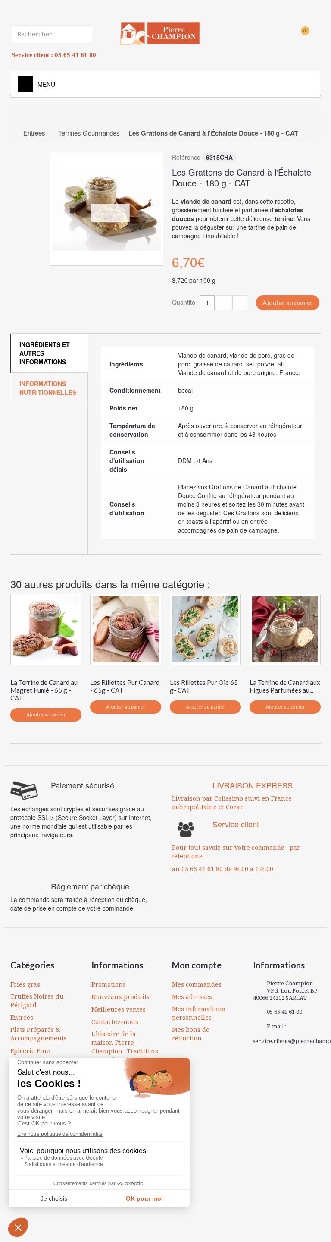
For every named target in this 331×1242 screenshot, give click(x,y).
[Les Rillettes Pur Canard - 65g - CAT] (125, 629)
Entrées (21, 1017)
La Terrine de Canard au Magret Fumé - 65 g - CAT (44, 690)
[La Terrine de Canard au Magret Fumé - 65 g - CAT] (45, 629)
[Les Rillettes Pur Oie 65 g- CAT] (205, 629)
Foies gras (25, 984)
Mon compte (197, 965)
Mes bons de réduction (190, 1034)
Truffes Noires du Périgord (37, 1001)
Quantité (183, 302)
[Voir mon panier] (289, 35)
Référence (186, 157)
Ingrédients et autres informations (44, 353)
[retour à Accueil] (26, 119)
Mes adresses (192, 996)
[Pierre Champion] (160, 33)
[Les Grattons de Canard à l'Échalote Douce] (106, 208)
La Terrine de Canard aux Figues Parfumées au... (285, 686)
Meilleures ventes (118, 1009)
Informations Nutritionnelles (47, 388)
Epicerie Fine (30, 1050)
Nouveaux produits (120, 996)
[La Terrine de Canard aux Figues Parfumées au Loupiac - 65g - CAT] (285, 629)
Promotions (108, 984)
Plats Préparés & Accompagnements (38, 1034)
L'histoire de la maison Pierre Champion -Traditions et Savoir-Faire (124, 1047)
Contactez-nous (114, 1021)
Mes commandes (197, 984)
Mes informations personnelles (198, 1013)
